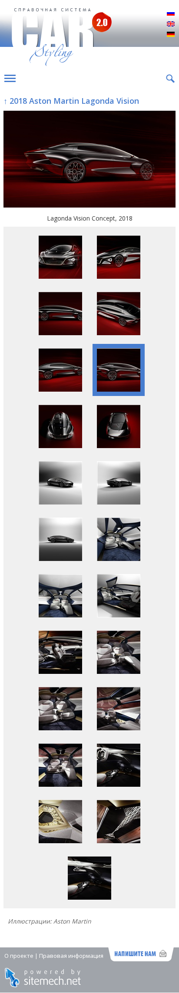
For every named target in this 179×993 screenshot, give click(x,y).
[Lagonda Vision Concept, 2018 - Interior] (118, 558)
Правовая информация (71, 956)
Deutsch (171, 35)
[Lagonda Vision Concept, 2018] (89, 160)
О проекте (18, 956)
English (171, 24)
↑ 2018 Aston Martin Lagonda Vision (71, 101)
